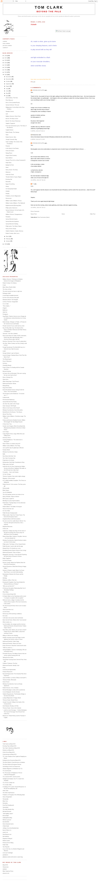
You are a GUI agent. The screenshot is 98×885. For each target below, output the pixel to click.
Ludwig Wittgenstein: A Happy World (12, 697)
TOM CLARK (49, 7)
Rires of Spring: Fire (8, 377)
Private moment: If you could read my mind (13, 325)
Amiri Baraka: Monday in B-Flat (10, 706)
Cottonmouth (6, 397)
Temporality (5, 799)
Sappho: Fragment (10, 123)
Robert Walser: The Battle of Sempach (12, 506)
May (7, 93)
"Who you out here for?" (8, 586)
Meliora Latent (6, 840)
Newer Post (34, 214)
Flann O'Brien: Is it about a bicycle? (11, 443)
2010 (5, 74)
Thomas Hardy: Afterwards (9, 679)
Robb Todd (5, 844)
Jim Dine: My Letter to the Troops (11, 403)
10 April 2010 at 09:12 (38, 207)
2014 (5, 65)
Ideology (5, 578)
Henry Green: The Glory (12, 169)
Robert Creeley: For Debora (10, 283)
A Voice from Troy (7, 424)
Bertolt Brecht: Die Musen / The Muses (12, 412)
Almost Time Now (7, 414)
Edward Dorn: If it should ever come (12, 548)
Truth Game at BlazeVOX (9, 744)
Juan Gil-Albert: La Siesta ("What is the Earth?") (14, 677)
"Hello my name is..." (8, 647)
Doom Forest (6, 681)
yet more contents (7, 45)
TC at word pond (7, 770)
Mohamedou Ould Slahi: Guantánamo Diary (13, 462)
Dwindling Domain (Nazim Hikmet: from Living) (14, 550)
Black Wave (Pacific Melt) (9, 287)
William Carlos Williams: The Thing (11, 445)
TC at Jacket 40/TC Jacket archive (11, 776)
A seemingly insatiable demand (10, 295)
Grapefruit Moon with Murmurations (11, 518)
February (8, 238)
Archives (5, 363)
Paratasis (8, 216)
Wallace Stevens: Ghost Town (13, 116)
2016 (5, 60)
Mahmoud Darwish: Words (9, 383)
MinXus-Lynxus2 (7, 819)
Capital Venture (9, 130)
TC (33, 184)
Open (7, 134)
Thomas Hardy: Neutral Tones (10, 700)
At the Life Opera (10, 150)
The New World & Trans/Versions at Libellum (14, 762)
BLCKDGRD (6, 821)
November (8, 79)
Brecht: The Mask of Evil (12, 118)
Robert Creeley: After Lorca (12, 233)
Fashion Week (6, 449)
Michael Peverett (7, 811)
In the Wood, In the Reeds (12, 148)
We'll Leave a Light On (8, 498)
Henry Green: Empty (11, 228)
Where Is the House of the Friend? (11, 408)
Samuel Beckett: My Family (10, 401)
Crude (4, 285)
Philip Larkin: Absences (11, 207)
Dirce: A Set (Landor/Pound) (13, 102)
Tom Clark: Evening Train (9, 458)
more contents (6, 43)
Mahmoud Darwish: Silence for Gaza (12, 643)
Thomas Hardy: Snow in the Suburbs (12, 708)
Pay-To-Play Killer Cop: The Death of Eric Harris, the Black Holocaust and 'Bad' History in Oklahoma (14, 329)
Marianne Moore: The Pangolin (10, 299)
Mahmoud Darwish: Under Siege (11, 641)
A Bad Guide (6, 826)
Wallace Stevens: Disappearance (14, 214)
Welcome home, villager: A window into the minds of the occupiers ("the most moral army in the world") (15, 601)
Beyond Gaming (7, 371)
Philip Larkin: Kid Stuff (8, 464)
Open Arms (5, 379)
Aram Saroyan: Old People (9, 405)
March (7, 236)
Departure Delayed (7, 838)
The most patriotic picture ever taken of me (13, 494)
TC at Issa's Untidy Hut (8, 782)
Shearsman (5, 867)
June (7, 91)
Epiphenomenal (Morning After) (13, 205)
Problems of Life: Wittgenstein (13, 196)
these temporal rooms (8, 824)
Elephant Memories (7, 526)
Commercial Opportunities (9, 669)
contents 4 (5, 47)
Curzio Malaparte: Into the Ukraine (11, 692)
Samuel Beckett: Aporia (11, 219)
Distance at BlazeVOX (8, 750)
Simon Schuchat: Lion (8, 508)
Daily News (8, 162)
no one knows (6, 611)
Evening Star (9, 179)
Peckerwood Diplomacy (9, 399)
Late (7, 113)
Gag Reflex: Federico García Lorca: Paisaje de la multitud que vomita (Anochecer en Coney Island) (14, 318)
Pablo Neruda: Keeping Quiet (10, 513)
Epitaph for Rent (10, 165)
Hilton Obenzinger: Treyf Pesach (11, 381)
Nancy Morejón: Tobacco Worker (11, 496)
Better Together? (7, 558)
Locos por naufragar (8, 852)
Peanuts (8, 146)
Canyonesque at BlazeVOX (9, 754)
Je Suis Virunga (7, 474)
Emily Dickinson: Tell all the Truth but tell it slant (14, 645)
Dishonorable (6, 488)
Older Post (92, 214)
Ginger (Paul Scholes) (11, 155)
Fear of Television (7, 361)
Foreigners (5, 314)
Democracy (9, 198)
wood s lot (5, 832)
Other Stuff (5, 790)
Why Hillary (5, 592)
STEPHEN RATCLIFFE (38, 90)
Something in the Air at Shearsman (11, 766)
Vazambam (5, 807)
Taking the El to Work (8, 657)
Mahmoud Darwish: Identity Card (11, 665)
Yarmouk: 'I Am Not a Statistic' (10, 333)
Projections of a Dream (8, 460)
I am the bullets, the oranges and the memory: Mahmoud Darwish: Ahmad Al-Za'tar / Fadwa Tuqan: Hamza (14, 625)
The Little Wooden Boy (8, 809)
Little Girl (5, 312)
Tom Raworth (6, 846)
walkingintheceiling (7, 817)
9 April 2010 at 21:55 (38, 139)
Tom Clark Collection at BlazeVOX (11, 748)
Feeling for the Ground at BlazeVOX (12, 760)
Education (8, 181)
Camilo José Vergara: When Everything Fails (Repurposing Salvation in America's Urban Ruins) (14, 427)
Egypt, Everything (10, 184)
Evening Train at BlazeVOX (9, 746)
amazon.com (6, 873)
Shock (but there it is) (8, 609)
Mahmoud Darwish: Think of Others (12, 552)
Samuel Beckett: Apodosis (12, 221)
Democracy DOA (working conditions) (12, 613)
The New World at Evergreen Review (12, 764)
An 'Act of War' (6, 510)
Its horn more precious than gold (11, 297)
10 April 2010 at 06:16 (38, 180)
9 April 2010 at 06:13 (38, 131)
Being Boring (6, 385)
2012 (5, 69)
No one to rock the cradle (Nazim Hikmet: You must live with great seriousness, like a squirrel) (14, 522)
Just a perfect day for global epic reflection (13, 447)
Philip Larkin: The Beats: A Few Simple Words (14, 544)
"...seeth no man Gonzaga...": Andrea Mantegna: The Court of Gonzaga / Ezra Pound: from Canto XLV (15, 711)
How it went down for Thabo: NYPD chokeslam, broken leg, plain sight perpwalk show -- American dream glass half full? (14, 337)
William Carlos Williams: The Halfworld (15, 203)
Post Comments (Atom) (44, 217)
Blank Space (6, 490)
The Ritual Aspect (7, 359)
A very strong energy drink (9, 594)
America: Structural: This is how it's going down (14, 341)
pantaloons (5, 854)
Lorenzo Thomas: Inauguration (10, 301)
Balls (4, 454)
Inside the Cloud (10, 174)
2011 (5, 72)
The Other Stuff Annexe (8, 792)
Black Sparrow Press (8, 871)
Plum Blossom (9, 100)
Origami (5, 308)
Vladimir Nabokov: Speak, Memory (14, 231)
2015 (5, 62)
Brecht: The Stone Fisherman (13, 121)
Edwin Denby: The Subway (12, 132)
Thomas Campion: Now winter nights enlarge (14, 476)
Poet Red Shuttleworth (8, 805)
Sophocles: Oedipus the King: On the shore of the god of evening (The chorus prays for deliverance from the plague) (14, 532)
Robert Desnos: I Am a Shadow (10, 687)
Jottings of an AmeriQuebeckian (11, 828)
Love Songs (6, 431)
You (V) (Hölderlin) (7, 492)
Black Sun (5, 801)
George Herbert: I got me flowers (11, 353)
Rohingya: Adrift (7, 293)
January (8, 241)
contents (5, 41)
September (9, 83)
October (8, 81)
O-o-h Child (5, 303)
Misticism (8, 172)
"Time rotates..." (7, 306)
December (8, 76)
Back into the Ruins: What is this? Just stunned (14, 620)
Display (7, 193)
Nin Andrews (6, 836)
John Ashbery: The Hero (12, 97)
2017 (5, 58)
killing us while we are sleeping (10, 635)
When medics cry (7, 622)
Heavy (7, 186)
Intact (7, 167)
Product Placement (7, 671)
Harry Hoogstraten (7, 796)
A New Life (5, 528)
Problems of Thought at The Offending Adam (14, 794)
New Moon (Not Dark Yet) (9, 456)
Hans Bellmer (9, 157)
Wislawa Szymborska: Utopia (10, 452)
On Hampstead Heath (11, 188)
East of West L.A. (7, 830)
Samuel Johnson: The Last (12, 105)
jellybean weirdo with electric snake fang (13, 857)
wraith (4, 351)
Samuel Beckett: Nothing (12, 223)
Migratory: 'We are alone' (9, 478)
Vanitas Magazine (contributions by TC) (12, 768)
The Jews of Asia (7, 289)
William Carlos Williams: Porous (14, 200)
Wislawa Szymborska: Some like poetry (13, 410)
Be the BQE (6, 815)
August (8, 86)
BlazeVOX (5, 865)
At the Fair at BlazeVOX (9, 752)
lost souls (5, 615)
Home (63, 214)
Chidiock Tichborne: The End (10, 663)
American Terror (7, 437)
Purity (4, 667)
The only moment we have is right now (12, 291)
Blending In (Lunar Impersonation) (11, 500)
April (7, 95)
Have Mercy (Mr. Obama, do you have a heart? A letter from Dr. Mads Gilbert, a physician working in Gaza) (14, 631)
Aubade (33, 24)
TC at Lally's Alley (7, 784)
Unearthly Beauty (7, 365)
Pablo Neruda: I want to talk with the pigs (13, 546)
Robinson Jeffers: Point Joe (9, 580)
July (7, 88)
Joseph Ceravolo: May (11, 139)
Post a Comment (35, 211)
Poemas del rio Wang (8, 842)
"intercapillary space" (8, 813)
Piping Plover (9, 153)
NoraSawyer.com (7, 834)
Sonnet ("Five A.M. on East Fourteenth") (16, 160)
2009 (5, 244)
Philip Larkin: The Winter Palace (14, 226)
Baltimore (5, 310)
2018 (5, 55)
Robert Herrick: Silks (11, 137)
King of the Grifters (7, 387)
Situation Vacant (10, 111)
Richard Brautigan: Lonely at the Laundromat (14, 689)
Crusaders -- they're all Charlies (11, 472)
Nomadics (5, 803)
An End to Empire (7, 560)
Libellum (5, 869)
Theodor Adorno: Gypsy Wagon (13, 177)
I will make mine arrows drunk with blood (13, 617)
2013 (5, 67)
